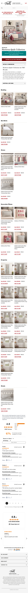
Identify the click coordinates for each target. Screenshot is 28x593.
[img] (14, 519)
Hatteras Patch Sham (19, 166)
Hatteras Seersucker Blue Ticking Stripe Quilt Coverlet (20, 108)
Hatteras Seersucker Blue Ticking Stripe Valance (7, 374)
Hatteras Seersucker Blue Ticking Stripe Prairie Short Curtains (7, 326)
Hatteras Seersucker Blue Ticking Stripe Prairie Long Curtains (20, 302)
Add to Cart (4, 175)
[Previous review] (1, 538)
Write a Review (14, 442)
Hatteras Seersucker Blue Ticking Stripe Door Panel (7, 277)
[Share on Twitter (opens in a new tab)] (9, 460)
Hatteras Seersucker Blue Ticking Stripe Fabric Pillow (20, 247)
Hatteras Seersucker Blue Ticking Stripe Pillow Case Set (7, 404)
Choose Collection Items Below (14, 59)
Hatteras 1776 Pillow (19, 220)
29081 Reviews (9, 429)
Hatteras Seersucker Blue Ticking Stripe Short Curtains (7, 302)
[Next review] (26, 538)
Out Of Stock (17, 229)
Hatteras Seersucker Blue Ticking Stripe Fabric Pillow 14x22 (7, 222)
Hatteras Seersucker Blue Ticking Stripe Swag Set (7, 350)
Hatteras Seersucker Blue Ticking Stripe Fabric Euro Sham (7, 168)
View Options (4, 115)
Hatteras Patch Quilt (5, 106)
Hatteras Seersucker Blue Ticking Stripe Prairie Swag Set (20, 326)
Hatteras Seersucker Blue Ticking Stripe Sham (7, 192)
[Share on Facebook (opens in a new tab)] (7, 460)
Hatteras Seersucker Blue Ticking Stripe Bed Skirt (7, 138)
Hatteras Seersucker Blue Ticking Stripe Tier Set (20, 350)
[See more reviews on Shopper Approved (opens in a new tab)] (11, 460)
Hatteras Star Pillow (5, 245)
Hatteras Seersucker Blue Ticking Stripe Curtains (20, 277)
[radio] (20, 423)
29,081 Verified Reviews (14, 521)
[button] (14, 64)
